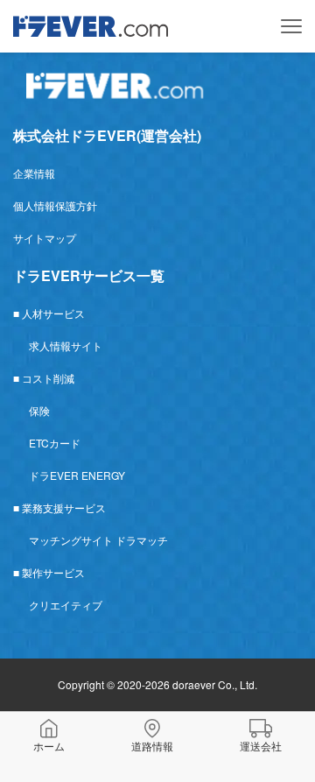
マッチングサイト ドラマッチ (98, 539)
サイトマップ (44, 237)
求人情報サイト (65, 345)
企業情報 (34, 173)
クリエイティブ (65, 604)
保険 (39, 410)
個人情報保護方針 (55, 205)
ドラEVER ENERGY (77, 475)
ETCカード (54, 442)
